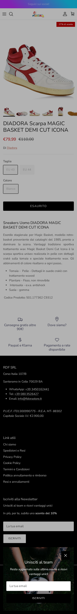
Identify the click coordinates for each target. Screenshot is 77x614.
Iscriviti (38, 598)
